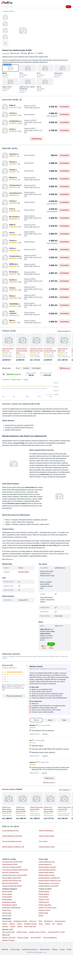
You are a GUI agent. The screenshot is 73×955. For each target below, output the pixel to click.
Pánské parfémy (7, 891)
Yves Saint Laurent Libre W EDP (12, 862)
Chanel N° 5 (46, 553)
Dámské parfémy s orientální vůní (49, 878)
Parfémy (47, 924)
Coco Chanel (43, 841)
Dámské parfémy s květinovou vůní (13, 847)
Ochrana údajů (15, 949)
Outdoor (12, 926)
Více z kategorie (64, 790)
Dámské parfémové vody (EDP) (12, 836)
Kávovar (12, 924)
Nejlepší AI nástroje (8, 940)
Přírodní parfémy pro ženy (47, 875)
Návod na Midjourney (50, 937)
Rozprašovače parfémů (9, 905)
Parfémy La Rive (44, 899)
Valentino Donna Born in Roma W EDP (14, 875)
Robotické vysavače (30, 924)
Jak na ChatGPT (36, 937)
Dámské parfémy (8, 11)
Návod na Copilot (22, 937)
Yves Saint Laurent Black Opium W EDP (15, 870)
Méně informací (7, 559)
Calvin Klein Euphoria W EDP (11, 867)
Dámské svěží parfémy (46, 830)
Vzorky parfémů (7, 897)
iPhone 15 (33, 921)
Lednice (19, 924)
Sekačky (59, 924)
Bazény (19, 926)
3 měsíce (26, 368)
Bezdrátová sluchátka (20, 921)
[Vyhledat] (68, 6)
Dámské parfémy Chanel (47, 847)
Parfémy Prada (43, 913)
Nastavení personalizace (29, 949)
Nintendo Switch (60, 921)
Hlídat (32, 53)
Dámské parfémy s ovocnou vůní (49, 883)
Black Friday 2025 (30, 926)
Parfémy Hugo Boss (45, 905)
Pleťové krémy (6, 915)
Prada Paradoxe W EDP (10, 864)
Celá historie (36, 368)
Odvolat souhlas (45, 949)
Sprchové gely (6, 913)
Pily (53, 924)
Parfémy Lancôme (44, 910)
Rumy (41, 924)
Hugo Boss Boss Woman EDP (11, 880)
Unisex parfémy (7, 894)
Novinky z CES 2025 (8, 937)
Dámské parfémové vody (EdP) (48, 886)
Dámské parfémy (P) (45, 864)
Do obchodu (64, 106)
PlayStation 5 (48, 921)
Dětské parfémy (7, 899)
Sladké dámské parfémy (46, 836)
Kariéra (69, 949)
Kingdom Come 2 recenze (37, 932)
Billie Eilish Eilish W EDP (10, 883)
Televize (4, 924)
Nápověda (5, 949)
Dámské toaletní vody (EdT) (47, 867)
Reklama (55, 949)
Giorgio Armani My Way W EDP (12, 886)
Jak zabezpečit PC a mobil (56, 932)
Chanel (17, 532)
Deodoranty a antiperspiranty (11, 907)
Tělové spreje (6, 910)
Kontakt (62, 949)
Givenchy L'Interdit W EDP (10, 872)
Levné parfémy (43, 897)
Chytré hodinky (7, 921)
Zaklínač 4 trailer (22, 932)
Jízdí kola (5, 926)
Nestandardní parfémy (9, 902)
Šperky (41, 915)
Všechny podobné (63, 331)
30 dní (18, 368)
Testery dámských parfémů (47, 870)
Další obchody (36, 138)
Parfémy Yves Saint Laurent (47, 907)
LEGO (40, 921)
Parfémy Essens (44, 902)
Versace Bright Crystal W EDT (11, 878)
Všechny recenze (48, 782)
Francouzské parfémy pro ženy (12, 841)
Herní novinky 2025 (8, 932)
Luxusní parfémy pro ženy (10, 830)
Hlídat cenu (65, 368)
